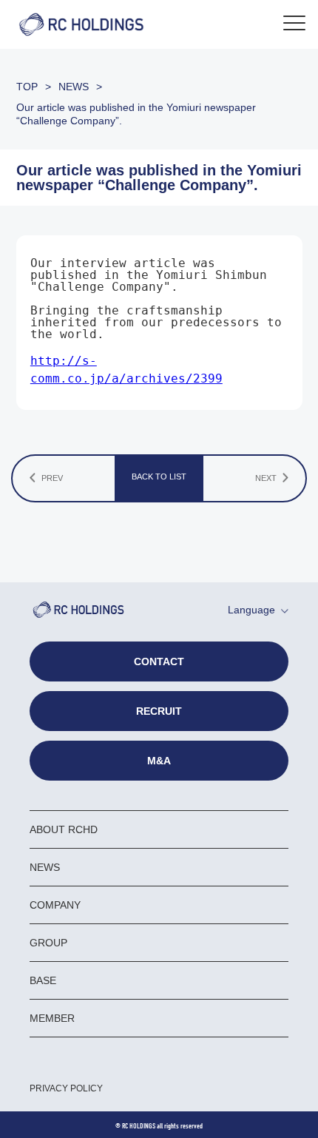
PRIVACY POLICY (66, 1088)
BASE (43, 980)
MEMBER (52, 1018)
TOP (27, 86)
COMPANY (55, 905)
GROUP (48, 943)
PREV (52, 478)
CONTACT (159, 661)
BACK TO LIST (159, 476)
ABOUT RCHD (64, 829)
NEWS (73, 86)
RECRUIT (159, 711)
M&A (159, 761)
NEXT (266, 478)
